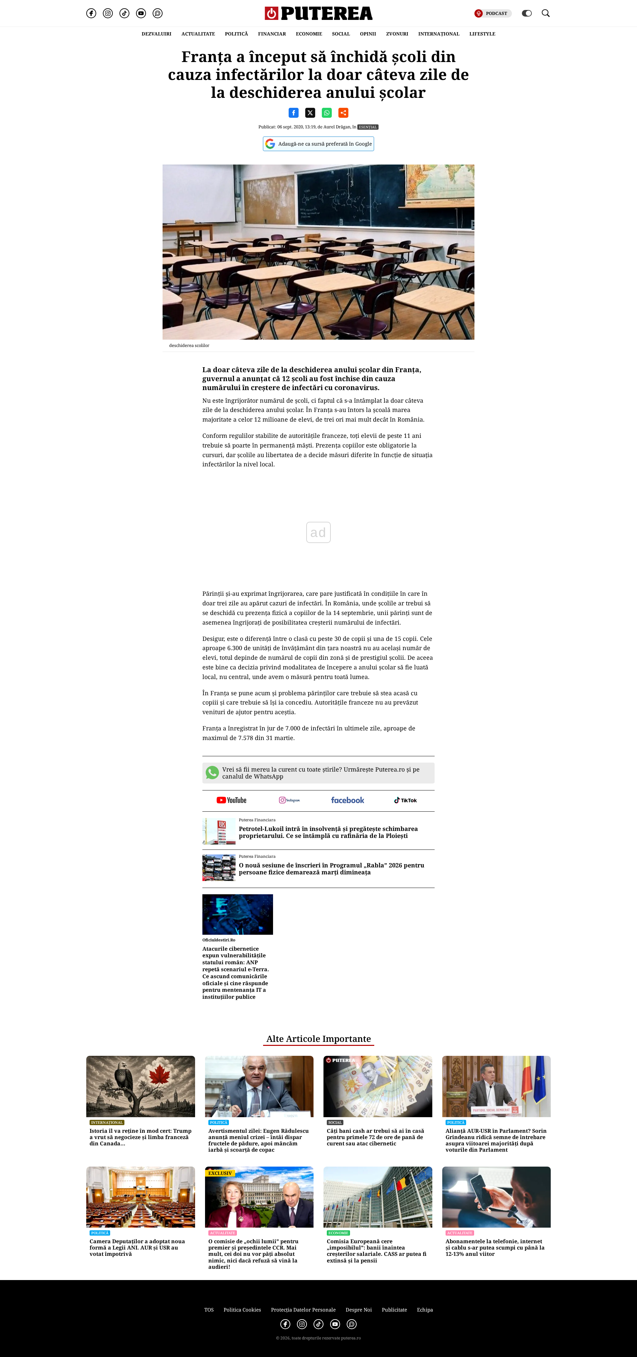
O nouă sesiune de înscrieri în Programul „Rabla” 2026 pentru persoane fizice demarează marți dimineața (331, 869)
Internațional (107, 1122)
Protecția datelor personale (303, 1310)
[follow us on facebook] (347, 800)
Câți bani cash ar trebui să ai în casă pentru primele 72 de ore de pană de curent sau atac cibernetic (375, 1137)
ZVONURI (397, 34)
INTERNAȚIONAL (439, 34)
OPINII (368, 34)
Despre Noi (359, 1310)
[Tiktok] (124, 13)
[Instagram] (108, 13)
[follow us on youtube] (231, 801)
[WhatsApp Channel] (158, 13)
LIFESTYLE (482, 34)
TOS (209, 1310)
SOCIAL (341, 34)
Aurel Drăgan (336, 127)
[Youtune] (141, 13)
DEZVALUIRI (157, 34)
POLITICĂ (236, 34)
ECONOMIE (309, 34)
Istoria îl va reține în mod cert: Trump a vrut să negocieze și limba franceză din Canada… (140, 1137)
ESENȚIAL (368, 126)
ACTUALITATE (198, 34)
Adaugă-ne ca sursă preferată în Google (325, 143)
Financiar (272, 34)
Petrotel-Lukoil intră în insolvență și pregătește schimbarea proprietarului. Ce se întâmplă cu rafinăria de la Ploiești (328, 832)
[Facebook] (91, 13)
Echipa (425, 1310)
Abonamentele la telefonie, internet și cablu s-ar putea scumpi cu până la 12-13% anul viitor (495, 1247)
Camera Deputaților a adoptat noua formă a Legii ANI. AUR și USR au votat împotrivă (137, 1247)
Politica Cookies (242, 1310)
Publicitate (394, 1310)
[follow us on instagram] (289, 801)
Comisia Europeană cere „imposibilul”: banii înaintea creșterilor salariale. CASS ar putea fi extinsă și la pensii (377, 1251)
